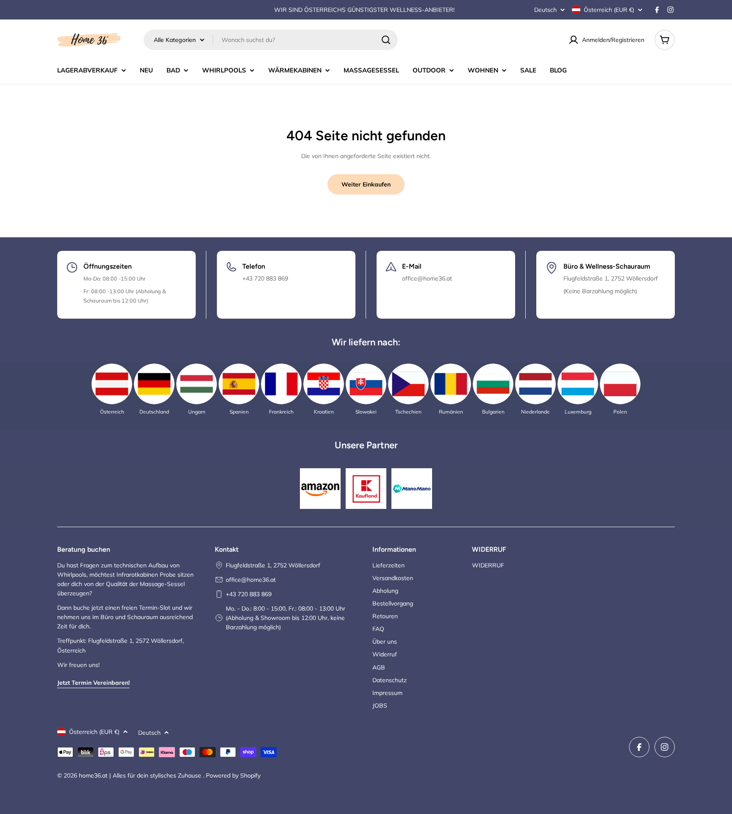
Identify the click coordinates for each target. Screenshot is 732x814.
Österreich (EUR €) (609, 10)
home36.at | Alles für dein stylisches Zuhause (141, 775)
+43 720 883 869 (249, 594)
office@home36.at (251, 579)
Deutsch (545, 10)
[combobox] (271, 40)
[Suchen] (386, 40)
